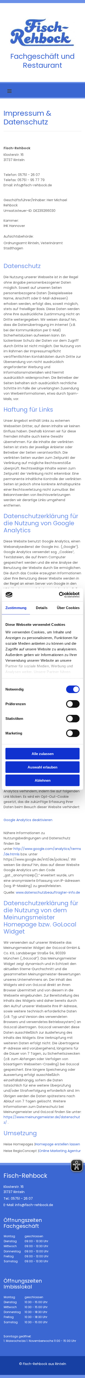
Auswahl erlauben (42, 767)
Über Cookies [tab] (68, 608)
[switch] (73, 704)
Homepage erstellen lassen (57, 1144)
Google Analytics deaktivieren (28, 820)
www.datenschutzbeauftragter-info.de (48, 892)
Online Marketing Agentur (60, 1150)
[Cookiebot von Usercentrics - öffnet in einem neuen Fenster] (60, 595)
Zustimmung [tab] (15, 608)
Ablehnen (43, 780)
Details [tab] (41, 608)
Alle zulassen (43, 754)
